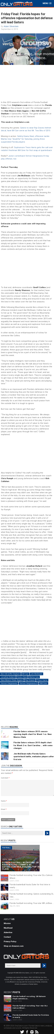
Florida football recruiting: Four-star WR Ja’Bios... (32, 903)
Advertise (8, 932)
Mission (7, 923)
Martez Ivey (34, 677)
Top (52, 1032)
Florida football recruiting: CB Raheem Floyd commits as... (29, 997)
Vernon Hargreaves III (29, 683)
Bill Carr (25, 674)
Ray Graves (30, 680)
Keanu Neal (22, 677)
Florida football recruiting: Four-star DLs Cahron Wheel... (30, 1007)
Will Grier (43, 683)
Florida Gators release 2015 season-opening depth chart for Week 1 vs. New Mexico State (33, 734)
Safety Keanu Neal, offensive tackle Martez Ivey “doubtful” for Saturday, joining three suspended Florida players (25, 139)
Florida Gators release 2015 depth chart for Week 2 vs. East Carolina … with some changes (33, 745)
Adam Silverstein (11, 26)
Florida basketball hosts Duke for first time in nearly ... (31, 1016)
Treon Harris (42, 680)
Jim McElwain (36, 674)
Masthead (8, 928)
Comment (5, 778)
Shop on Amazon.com (13, 946)
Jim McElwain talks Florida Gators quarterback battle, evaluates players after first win (34, 757)
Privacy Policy (10, 941)
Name (4, 801)
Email (4, 809)
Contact (7, 937)
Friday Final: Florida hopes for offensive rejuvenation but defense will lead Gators (27, 18)
